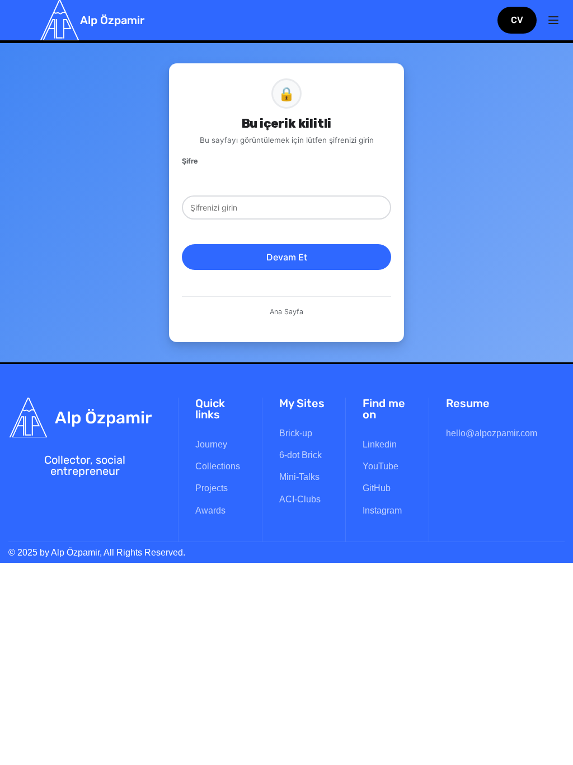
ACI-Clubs (300, 499)
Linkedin (380, 444)
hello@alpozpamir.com (491, 433)
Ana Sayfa (286, 311)
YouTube (380, 466)
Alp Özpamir (112, 20)
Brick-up (295, 433)
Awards (210, 510)
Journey (211, 444)
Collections (217, 466)
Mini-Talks (299, 477)
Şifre (190, 161)
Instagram (382, 510)
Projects (211, 488)
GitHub (377, 488)
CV (517, 20)
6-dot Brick (300, 455)
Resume (468, 403)
